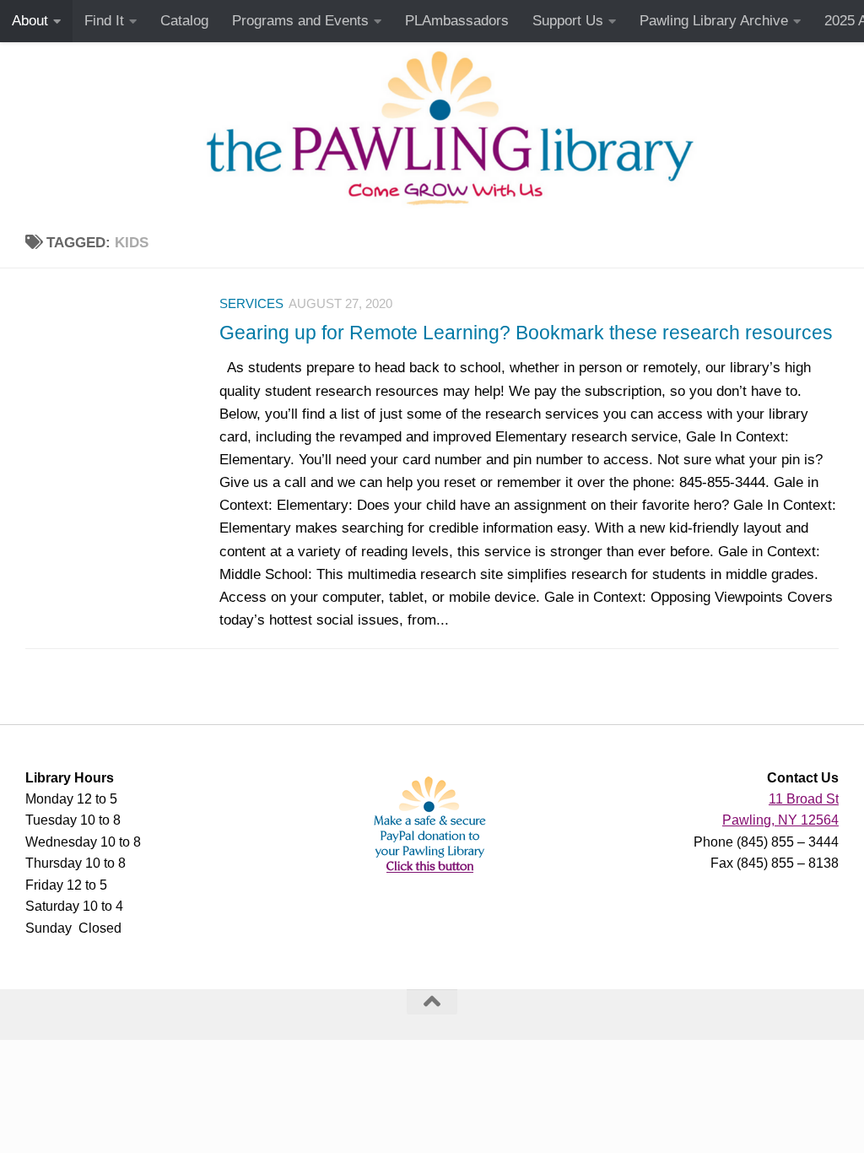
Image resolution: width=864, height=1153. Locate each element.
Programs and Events (300, 21)
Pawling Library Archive (714, 21)
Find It (104, 21)
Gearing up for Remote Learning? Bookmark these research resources (526, 333)
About (30, 21)
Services (251, 304)
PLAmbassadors (457, 21)
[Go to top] (432, 1002)
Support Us (567, 21)
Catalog (184, 21)
